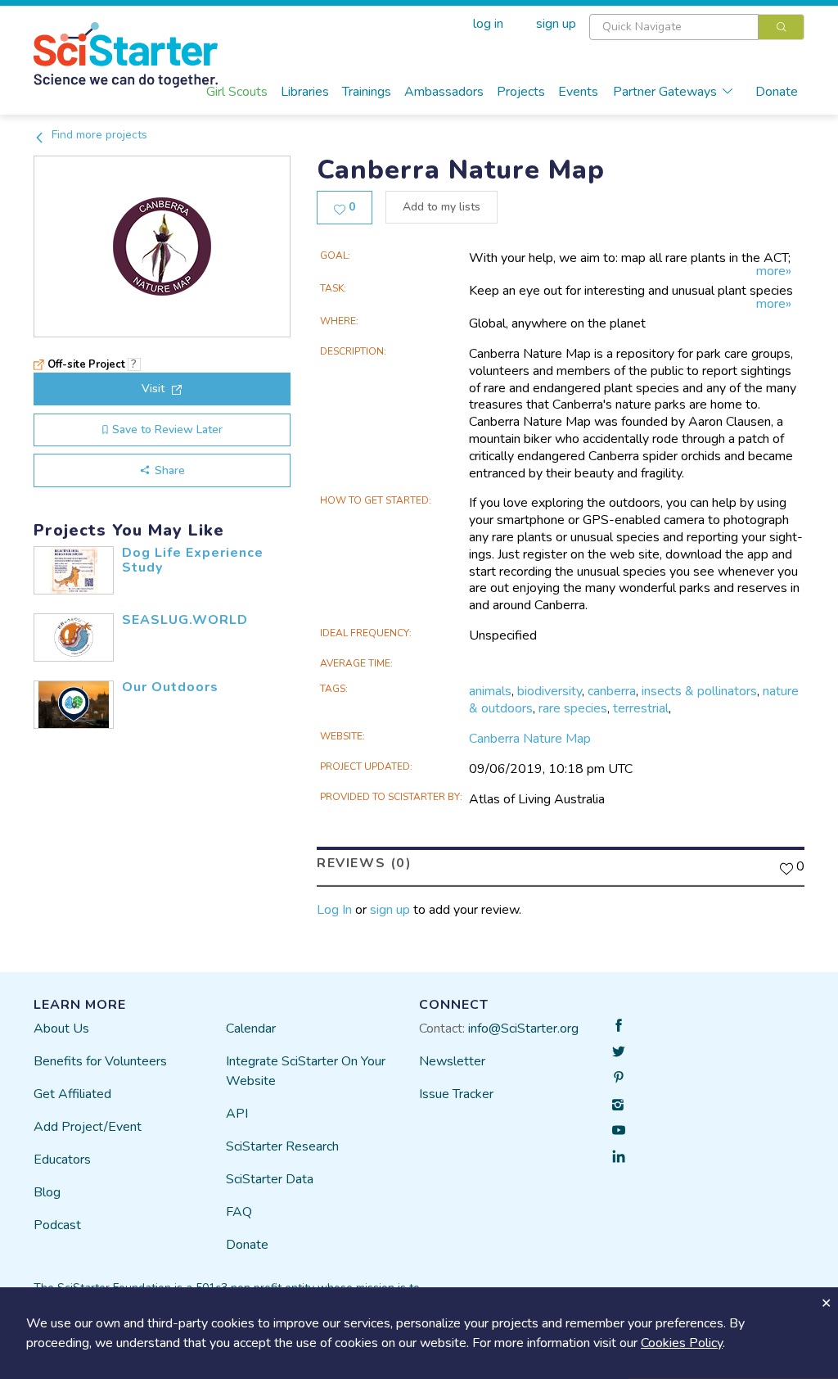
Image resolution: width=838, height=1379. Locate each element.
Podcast (57, 1225)
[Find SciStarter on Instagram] (618, 1103)
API (237, 1114)
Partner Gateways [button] (665, 92)
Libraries (305, 92)
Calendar (251, 1029)
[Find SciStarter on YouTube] (618, 1130)
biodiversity (549, 691)
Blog (47, 1192)
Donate (776, 92)
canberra (612, 691)
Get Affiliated (72, 1094)
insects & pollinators (699, 691)
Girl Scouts (237, 92)
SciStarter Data (269, 1179)
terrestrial (641, 708)
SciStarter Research (282, 1146)
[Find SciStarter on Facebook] (618, 1025)
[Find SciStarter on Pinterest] (618, 1077)
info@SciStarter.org (523, 1029)
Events (578, 92)
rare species (572, 708)
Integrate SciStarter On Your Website (305, 1071)
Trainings (366, 92)
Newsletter (452, 1061)
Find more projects (97, 134)
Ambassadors (444, 92)
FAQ (239, 1212)
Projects (521, 92)
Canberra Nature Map (530, 739)
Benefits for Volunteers (100, 1061)
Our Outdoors (170, 687)
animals (490, 691)
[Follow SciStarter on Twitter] (618, 1051)
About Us (61, 1029)
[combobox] (696, 27)
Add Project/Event (88, 1127)
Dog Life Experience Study (193, 560)
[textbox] (674, 27)
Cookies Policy (682, 1343)
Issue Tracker (456, 1094)
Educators (62, 1160)
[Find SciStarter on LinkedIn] (618, 1156)
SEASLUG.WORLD (185, 620)
